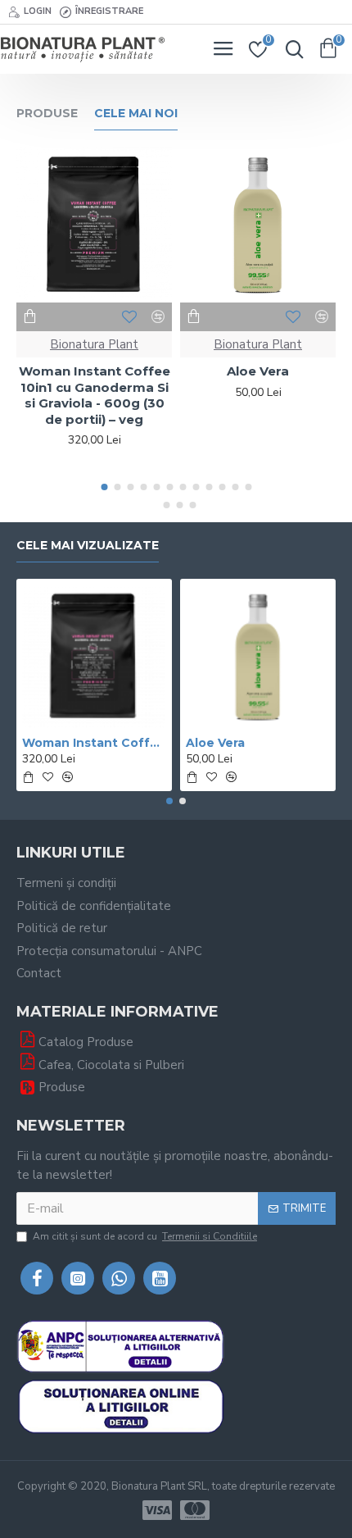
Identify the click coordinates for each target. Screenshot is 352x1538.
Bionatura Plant (94, 344)
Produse (47, 114)
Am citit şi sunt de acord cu (145, 1236)
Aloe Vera (258, 371)
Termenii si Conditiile (209, 1236)
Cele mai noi (136, 114)
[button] (104, 487)
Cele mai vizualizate (87, 546)
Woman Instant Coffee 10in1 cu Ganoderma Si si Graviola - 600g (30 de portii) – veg (94, 395)
